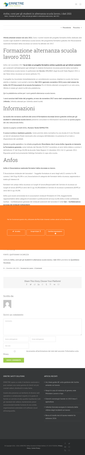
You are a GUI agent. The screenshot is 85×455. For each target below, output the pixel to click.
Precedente (67, 27)
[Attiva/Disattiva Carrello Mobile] (76, 4)
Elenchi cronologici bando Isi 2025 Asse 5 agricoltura (61, 400)
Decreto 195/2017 (46, 71)
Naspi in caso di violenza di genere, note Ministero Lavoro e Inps (60, 392)
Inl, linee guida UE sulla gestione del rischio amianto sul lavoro (62, 383)
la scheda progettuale (33, 144)
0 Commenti (38, 268)
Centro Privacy (36, 448)
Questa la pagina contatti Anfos (15, 128)
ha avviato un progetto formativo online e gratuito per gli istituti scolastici (52, 65)
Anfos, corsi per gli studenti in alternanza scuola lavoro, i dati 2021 (35, 260)
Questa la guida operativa (13, 144)
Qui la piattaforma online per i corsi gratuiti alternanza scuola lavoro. (29, 93)
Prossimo (76, 27)
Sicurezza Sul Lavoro (27, 268)
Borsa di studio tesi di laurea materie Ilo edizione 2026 (60, 416)
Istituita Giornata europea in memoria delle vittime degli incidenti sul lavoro (61, 408)
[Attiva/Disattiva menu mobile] (80, 4)
